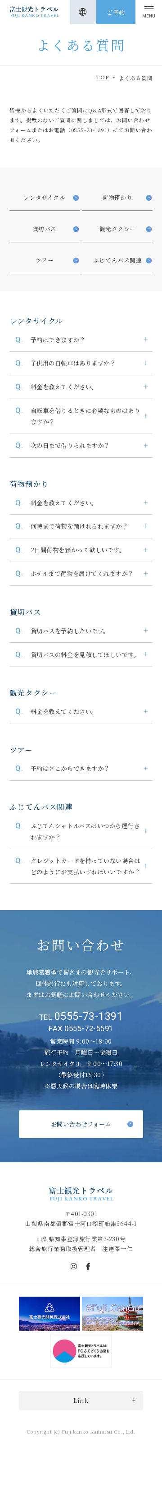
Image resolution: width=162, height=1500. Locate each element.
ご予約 (116, 12)
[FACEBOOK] (88, 1266)
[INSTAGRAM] (73, 1266)
